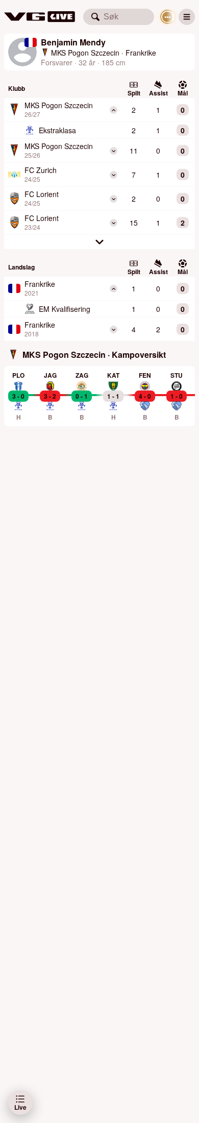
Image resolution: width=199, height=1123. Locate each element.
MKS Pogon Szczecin (85, 52)
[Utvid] (113, 151)
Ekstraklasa (57, 130)
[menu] (187, 17)
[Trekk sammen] (113, 110)
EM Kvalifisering (64, 309)
